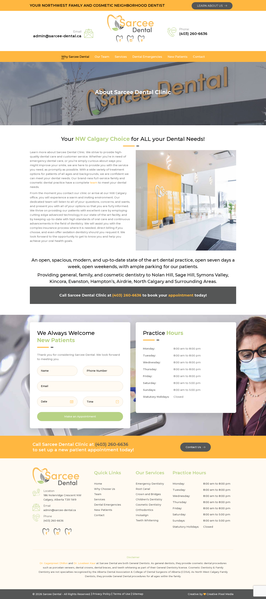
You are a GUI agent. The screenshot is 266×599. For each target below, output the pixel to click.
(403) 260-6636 (193, 32)
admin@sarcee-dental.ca (57, 34)
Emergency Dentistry (150, 483)
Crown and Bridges (148, 494)
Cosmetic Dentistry (148, 504)
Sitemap (137, 594)
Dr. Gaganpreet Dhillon (54, 563)
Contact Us (193, 447)
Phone (47, 516)
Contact (199, 56)
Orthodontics (144, 510)
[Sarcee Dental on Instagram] (130, 41)
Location (48, 491)
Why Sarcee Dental (75, 56)
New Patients (177, 56)
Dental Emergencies (147, 56)
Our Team (102, 56)
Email (46, 505)
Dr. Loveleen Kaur (85, 563)
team (93, 182)
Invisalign (142, 515)
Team (97, 494)
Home (98, 483)
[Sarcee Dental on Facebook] (119, 41)
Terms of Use (121, 594)
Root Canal (143, 489)
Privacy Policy (101, 594)
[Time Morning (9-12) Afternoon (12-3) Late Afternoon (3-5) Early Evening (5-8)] (103, 402)
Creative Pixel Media (220, 594)
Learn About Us (210, 5)
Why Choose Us (104, 489)
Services (121, 56)
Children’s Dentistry (149, 499)
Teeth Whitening (147, 520)
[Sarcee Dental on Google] (141, 41)
